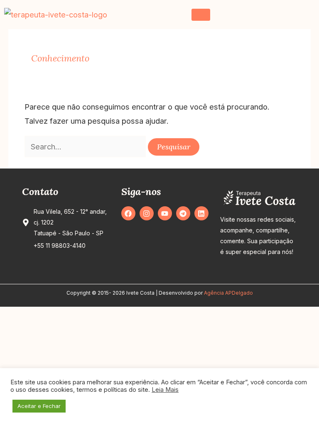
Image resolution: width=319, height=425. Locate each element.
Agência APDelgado (228, 293)
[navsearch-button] (304, 14)
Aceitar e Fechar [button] (39, 406)
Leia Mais (165, 389)
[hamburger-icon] (200, 15)
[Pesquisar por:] (86, 146)
